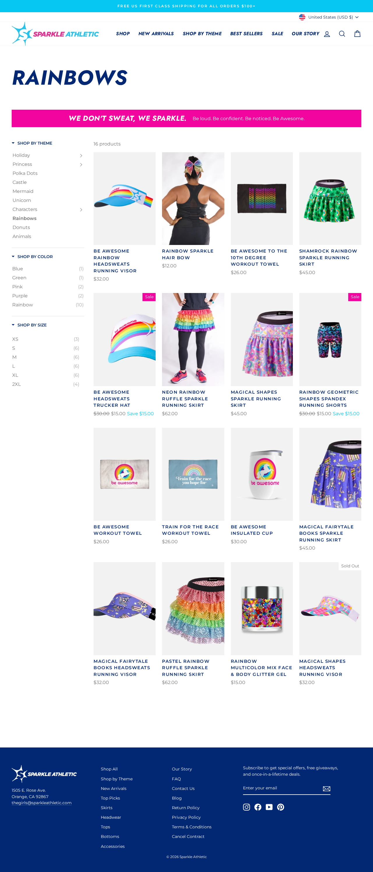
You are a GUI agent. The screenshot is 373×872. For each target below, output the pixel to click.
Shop (123, 33)
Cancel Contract (188, 836)
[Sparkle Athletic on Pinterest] (280, 807)
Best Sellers (246, 33)
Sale (277, 33)
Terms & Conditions (192, 827)
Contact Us (183, 788)
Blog (177, 798)
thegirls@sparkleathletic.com (42, 802)
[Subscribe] (326, 788)
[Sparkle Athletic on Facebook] (257, 807)
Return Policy (186, 807)
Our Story (305, 33)
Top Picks (110, 798)
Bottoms (110, 836)
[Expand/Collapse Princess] (81, 164)
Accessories (113, 846)
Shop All (109, 769)
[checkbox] (48, 268)
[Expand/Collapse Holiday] (81, 155)
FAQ (176, 779)
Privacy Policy (186, 817)
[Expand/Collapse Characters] (81, 209)
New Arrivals (156, 33)
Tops (105, 827)
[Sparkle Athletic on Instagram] (246, 807)
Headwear (111, 817)
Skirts (106, 807)
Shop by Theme (202, 33)
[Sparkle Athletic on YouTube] (269, 807)
